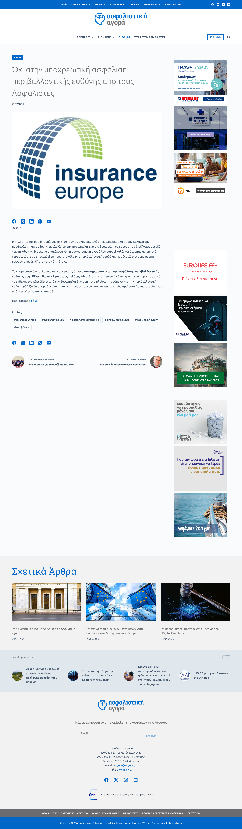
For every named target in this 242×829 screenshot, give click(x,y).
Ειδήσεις (104, 37)
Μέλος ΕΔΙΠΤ (130, 813)
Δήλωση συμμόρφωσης (105, 813)
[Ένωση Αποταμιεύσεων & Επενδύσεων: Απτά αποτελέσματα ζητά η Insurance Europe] (121, 602)
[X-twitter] (116, 779)
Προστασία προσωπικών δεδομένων (162, 813)
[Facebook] (212, 4)
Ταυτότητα (194, 813)
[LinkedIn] (228, 4)
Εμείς (98, 4)
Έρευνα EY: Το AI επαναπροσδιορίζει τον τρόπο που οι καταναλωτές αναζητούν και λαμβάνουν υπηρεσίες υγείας (154, 675)
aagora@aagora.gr (125, 765)
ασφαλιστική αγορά (117, 319)
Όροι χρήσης (49, 813)
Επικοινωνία (152, 4)
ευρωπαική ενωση (146, 319)
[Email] (51, 221)
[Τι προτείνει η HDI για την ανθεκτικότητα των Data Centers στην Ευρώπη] (73, 675)
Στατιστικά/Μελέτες (149, 37)
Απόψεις (83, 37)
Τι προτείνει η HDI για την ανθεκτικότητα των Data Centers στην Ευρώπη (98, 675)
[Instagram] (218, 4)
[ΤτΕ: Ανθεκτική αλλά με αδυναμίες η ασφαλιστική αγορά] (46, 602)
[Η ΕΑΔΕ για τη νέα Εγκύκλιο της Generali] (184, 675)
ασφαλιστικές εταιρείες (84, 319)
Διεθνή (124, 37)
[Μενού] (13, 37)
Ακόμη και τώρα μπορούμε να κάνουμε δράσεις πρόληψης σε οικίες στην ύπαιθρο (42, 675)
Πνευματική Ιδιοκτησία (74, 813)
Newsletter (173, 4)
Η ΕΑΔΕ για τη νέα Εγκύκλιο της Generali (211, 675)
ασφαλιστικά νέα (53, 319)
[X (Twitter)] (223, 4)
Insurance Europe (25, 319)
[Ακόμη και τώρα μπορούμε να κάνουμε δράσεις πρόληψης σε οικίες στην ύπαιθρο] (17, 675)
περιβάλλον (21, 327)
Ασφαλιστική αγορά (74, 4)
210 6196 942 (124, 769)
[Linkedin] (135, 779)
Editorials (215, 37)
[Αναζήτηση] (228, 37)
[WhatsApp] (42, 221)
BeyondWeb (175, 823)
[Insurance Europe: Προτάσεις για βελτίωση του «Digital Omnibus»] (195, 602)
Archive (134, 4)
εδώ (34, 300)
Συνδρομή (117, 4)
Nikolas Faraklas (132, 823)
